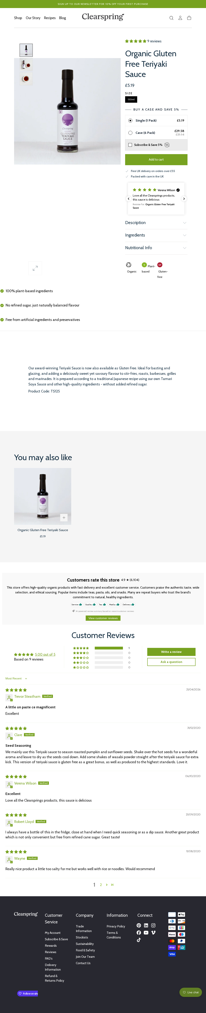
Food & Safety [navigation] (85, 950)
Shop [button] (18, 18)
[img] (16, 690)
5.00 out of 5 (45, 654)
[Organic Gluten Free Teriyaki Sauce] (42, 496)
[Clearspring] (26, 915)
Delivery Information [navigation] (53, 967)
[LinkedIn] (146, 925)
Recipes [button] (50, 18)
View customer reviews (103, 618)
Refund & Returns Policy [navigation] (54, 978)
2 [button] (101, 885)
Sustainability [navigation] (85, 944)
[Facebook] (138, 932)
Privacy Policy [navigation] (116, 926)
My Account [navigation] (53, 933)
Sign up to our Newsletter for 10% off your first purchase (103, 3)
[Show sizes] (64, 517)
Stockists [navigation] (82, 937)
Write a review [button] (171, 652)
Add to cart (156, 159)
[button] (171, 17)
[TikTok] (138, 939)
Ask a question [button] (171, 662)
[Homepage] (103, 18)
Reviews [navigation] (50, 952)
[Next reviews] (184, 198)
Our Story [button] (33, 18)
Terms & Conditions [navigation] (114, 935)
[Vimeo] (153, 932)
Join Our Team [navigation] (85, 957)
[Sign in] (180, 17)
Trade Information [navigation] (84, 928)
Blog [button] (62, 18)
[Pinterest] (138, 925)
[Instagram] (153, 925)
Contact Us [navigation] (83, 963)
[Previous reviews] (128, 198)
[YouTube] (146, 932)
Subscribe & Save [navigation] (56, 939)
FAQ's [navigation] (49, 958)
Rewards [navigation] (51, 945)
